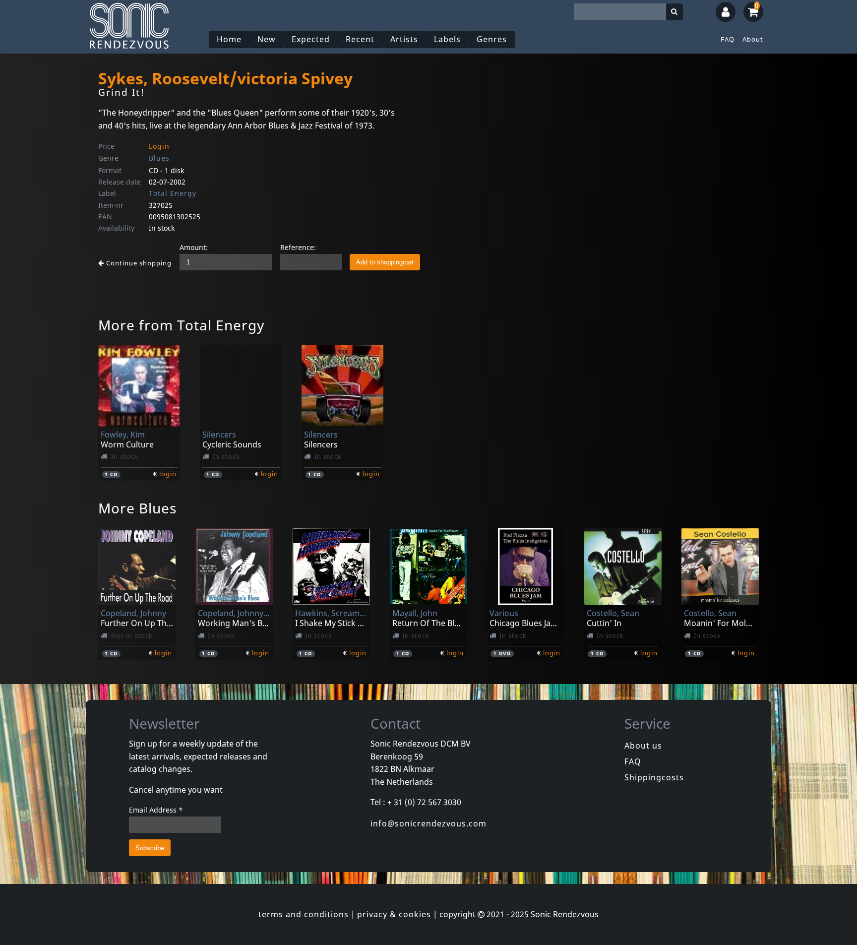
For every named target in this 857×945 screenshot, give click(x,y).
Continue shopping (138, 262)
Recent (360, 39)
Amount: (194, 247)
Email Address (156, 810)
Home (229, 39)
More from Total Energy (181, 324)
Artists (404, 39)
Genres (492, 39)
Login (159, 146)
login (168, 473)
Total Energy (172, 193)
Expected (311, 39)
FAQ (728, 39)
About (752, 39)
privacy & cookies (394, 914)
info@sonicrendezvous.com (428, 823)
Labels (447, 39)
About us (643, 745)
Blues (159, 158)
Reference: (298, 247)
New (266, 39)
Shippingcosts (654, 777)
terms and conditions (303, 914)
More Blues (137, 508)
